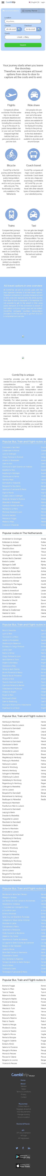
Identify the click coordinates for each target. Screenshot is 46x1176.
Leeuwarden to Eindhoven (12, 616)
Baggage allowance (24, 1109)
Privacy (23, 1094)
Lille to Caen (7, 650)
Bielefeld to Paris (8, 470)
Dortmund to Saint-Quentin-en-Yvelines (17, 467)
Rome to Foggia (8, 986)
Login (43, 2)
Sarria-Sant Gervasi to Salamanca (14, 952)
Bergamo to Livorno (10, 1060)
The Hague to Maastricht (11, 545)
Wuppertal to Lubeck (10, 738)
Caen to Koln (7, 463)
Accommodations (12, 11)
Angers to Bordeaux (10, 663)
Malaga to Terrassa (9, 897)
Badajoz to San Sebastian (11, 946)
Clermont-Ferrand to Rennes (13, 685)
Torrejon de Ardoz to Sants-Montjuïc (16, 962)
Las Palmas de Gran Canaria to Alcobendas (18, 901)
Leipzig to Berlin (8, 732)
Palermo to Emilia (9, 995)
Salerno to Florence (9, 1047)
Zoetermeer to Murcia (10, 451)
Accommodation (24, 1117)
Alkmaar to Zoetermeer (11, 610)
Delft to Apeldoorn (9, 607)
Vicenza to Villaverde (10, 525)
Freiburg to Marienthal (10, 761)
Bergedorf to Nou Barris (11, 486)
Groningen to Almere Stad (12, 555)
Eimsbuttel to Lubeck (10, 751)
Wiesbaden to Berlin (10, 744)
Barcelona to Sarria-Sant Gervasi (14, 894)
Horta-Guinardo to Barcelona (13, 933)
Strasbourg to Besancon (11, 643)
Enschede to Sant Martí (11, 447)
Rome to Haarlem (9, 515)
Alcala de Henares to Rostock (13, 499)
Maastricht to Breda (9, 587)
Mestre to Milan (8, 522)
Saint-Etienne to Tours (10, 659)
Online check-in (23, 1106)
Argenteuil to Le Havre (10, 708)
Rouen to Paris (7, 695)
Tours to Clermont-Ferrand (12, 682)
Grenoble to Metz (9, 666)
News (23, 1089)
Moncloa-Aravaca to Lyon (12, 512)
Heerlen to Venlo (8, 613)
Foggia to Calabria (9, 1041)
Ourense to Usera (9, 969)
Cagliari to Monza (9, 1034)
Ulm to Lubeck (8, 790)
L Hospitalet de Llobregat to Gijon (15, 907)
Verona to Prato (8, 1012)
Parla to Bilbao (7, 965)
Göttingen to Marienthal (11, 787)
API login (23, 1135)
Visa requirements (23, 1112)
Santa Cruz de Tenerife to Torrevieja (15, 917)
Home (23, 1080)
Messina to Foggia (9, 518)
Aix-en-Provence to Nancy (12, 672)
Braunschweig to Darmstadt (12, 754)
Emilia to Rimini (8, 1044)
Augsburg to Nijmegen (11, 473)
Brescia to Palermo (9, 1018)
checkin (7, 26)
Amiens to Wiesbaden (10, 460)
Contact (23, 1097)
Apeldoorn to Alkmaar (10, 581)
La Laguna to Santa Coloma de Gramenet (18, 943)
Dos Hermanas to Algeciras (12, 959)
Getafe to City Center (10, 936)
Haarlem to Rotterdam (10, 568)
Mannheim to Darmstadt (11, 741)
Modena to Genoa (9, 1028)
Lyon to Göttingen (9, 454)
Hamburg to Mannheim (11, 722)
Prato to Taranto (8, 1021)
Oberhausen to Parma (10, 476)
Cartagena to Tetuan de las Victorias (16, 920)
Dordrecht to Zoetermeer (12, 594)
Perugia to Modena (9, 1050)
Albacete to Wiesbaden (11, 502)
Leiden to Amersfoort (10, 591)
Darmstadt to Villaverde (11, 483)
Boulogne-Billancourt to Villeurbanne (16, 705)
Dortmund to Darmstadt (11, 728)
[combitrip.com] (10, 2)
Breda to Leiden (8, 561)
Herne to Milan (7, 480)
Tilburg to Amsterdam (10, 552)
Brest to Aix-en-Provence (11, 676)
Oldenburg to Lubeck (10, 777)
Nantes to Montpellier (10, 640)
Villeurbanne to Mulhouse (12, 689)
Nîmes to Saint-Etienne (10, 669)
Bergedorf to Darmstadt (11, 793)
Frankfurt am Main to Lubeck (13, 725)
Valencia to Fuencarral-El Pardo (14, 489)
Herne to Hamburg (9, 770)
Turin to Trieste (8, 992)
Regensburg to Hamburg (11, 783)
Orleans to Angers (9, 692)
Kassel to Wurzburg (10, 767)
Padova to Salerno (9, 1015)
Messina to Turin (8, 1008)
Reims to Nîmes (8, 653)
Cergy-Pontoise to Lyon (11, 656)
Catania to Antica (8, 1005)
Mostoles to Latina (9, 923)
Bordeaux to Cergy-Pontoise (13, 646)
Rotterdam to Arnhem (10, 542)
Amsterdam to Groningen (12, 539)
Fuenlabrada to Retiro (10, 927)
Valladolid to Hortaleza (11, 904)
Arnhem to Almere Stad (11, 571)
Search (23, 45)
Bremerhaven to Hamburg (12, 796)
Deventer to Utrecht (9, 600)
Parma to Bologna (9, 1037)
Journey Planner (31, 11)
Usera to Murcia (8, 949)
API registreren (23, 1138)
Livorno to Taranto (9, 1031)
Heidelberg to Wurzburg (11, 780)
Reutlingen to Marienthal (11, 799)
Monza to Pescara (9, 1054)
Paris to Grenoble (9, 630)
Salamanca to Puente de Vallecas (14, 939)
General (23, 1086)
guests (7, 33)
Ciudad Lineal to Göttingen (12, 496)
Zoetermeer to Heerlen (11, 597)
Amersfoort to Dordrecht (11, 578)
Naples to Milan (8, 989)
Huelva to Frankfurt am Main (12, 505)
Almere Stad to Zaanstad (11, 558)
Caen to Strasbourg (9, 701)
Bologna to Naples (9, 999)
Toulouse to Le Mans (10, 637)
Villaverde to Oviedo (10, 956)
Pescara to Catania (9, 1057)
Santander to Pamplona (11, 930)
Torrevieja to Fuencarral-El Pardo (14, 972)
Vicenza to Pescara (9, 1063)
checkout (27, 26)
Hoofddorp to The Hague (12, 584)
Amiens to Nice (8, 679)
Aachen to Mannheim (10, 748)
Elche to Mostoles (9, 914)
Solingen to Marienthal (10, 774)
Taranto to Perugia (9, 1025)
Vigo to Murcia (8, 493)
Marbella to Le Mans (10, 509)
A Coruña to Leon (9, 910)
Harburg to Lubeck (9, 764)
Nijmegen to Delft (9, 565)
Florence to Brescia (9, 1002)
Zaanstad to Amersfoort (11, 574)
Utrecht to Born (8, 548)
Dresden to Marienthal (10, 735)
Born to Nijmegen (9, 603)
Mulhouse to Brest (9, 698)
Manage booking (23, 1114)
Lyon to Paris (7, 634)
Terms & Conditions (23, 1092)
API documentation (24, 1133)
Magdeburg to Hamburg (11, 757)
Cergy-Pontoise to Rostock (12, 457)
